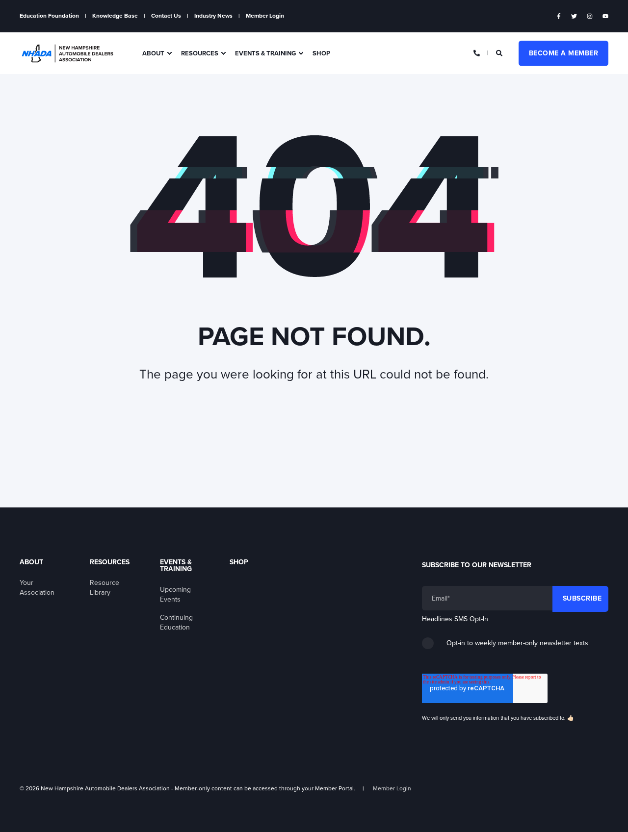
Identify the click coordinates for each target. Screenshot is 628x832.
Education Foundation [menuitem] (49, 16)
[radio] (515, 646)
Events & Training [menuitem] (265, 53)
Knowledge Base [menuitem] (115, 16)
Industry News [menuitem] (213, 16)
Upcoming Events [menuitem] (175, 594)
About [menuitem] (153, 53)
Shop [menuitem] (321, 53)
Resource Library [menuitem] (104, 588)
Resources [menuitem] (199, 53)
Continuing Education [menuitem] (176, 622)
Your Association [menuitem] (37, 588)
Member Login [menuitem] (265, 16)
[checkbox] (515, 646)
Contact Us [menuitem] (166, 16)
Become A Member (564, 53)
